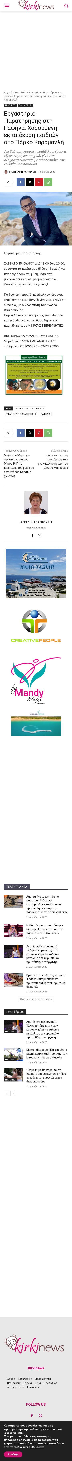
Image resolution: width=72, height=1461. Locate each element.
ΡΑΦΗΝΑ (45, 413)
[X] (30, 182)
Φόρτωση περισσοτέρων (34, 999)
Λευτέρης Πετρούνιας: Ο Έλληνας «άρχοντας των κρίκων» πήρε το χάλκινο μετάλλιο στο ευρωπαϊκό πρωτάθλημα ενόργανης (42, 954)
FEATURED (20, 92)
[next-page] (12, 1093)
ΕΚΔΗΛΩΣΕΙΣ (25, 105)
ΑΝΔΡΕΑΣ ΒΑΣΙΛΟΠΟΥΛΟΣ (30, 408)
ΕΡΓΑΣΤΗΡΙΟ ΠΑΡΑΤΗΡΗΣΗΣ (21, 413)
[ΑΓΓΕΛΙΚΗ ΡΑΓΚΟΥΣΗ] (6, 172)
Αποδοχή (13, 1454)
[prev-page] (6, 1093)
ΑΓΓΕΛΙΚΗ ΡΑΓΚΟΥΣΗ (24, 171)
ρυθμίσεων (36, 1447)
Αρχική (8, 92)
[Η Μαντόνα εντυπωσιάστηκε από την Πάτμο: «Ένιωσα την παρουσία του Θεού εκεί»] (13, 930)
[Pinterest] (39, 182)
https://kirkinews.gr (36, 527)
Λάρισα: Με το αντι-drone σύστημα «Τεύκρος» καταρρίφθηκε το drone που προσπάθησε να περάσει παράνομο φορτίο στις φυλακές (47, 904)
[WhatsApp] (48, 182)
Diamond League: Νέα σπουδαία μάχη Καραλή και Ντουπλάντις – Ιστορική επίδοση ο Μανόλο (47, 1053)
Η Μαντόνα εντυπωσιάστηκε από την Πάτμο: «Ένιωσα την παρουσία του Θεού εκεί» (44, 929)
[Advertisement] (36, 48)
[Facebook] (21, 182)
